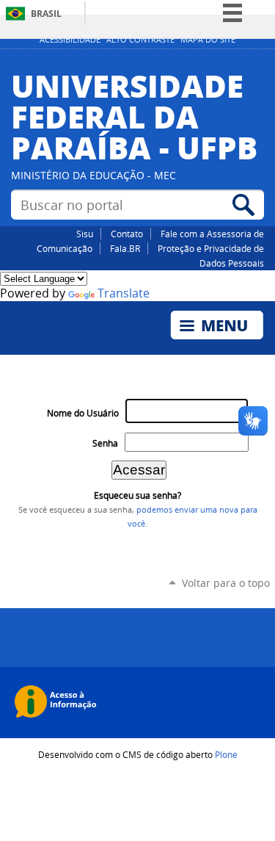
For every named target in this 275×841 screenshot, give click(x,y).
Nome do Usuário (83, 413)
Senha (105, 443)
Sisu (84, 233)
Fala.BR (125, 248)
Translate (124, 293)
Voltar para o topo (226, 583)
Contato (127, 233)
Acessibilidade (70, 40)
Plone (226, 754)
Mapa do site (207, 40)
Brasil (46, 13)
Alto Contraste (140, 40)
